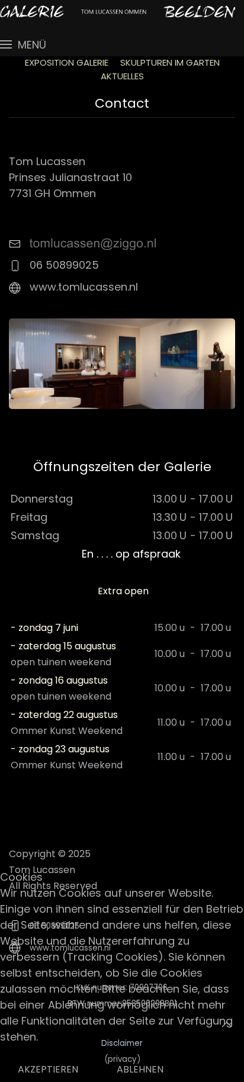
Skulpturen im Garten (170, 62)
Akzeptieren (48, 1069)
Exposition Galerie (66, 62)
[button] (23, 44)
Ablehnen (140, 1069)
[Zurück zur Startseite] (117, 12)
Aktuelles (122, 76)
